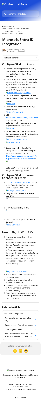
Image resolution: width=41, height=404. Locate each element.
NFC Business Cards (20, 387)
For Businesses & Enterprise (15, 389)
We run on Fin (21, 398)
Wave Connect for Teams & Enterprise (16, 29)
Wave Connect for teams (20, 182)
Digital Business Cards (24, 384)
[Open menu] (37, 4)
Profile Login (31, 389)
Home (11, 384)
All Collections (7, 26)
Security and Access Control (12, 31)
